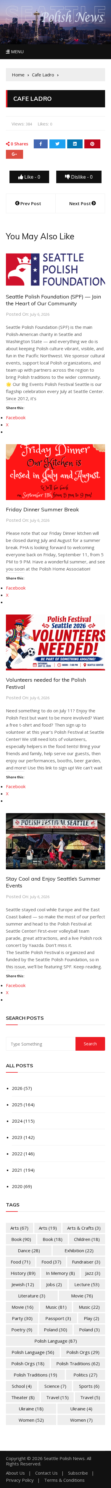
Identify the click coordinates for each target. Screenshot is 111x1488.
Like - (31, 177)
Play (91, 1318)
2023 (17, 1137)
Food (20, 1262)
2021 (17, 1170)
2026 (17, 1088)
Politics (85, 1375)
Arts (19, 1228)
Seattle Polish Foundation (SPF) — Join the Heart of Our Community (53, 300)
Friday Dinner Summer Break (42, 509)
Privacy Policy (20, 1480)
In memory (60, 1273)
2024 (17, 1121)
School (22, 1386)
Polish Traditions (78, 1363)
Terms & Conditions (64, 1480)
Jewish (23, 1284)
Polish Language (55, 1341)
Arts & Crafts (84, 1228)
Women (31, 1420)
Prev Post (30, 203)
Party (22, 1318)
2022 (17, 1154)
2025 (17, 1104)
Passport (58, 1318)
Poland (55, 1330)
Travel (57, 1397)
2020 (17, 1186)
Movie (82, 1296)
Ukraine (31, 1409)
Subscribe (78, 1473)
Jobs (54, 1284)
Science (55, 1386)
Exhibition (79, 1250)
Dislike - (81, 177)
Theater (23, 1397)
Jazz (92, 1273)
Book (21, 1239)
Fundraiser (86, 1262)
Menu (16, 51)
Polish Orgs (82, 1352)
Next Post (80, 203)
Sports (89, 1386)
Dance (29, 1250)
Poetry (21, 1330)
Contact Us (46, 1473)
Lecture (86, 1284)
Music (56, 1307)
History (23, 1273)
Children (87, 1239)
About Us (15, 1473)
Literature (31, 1296)
